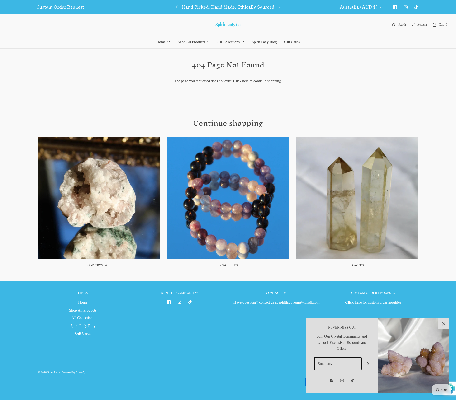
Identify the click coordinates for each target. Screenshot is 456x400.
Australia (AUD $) (359, 7)
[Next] (279, 7)
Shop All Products (82, 310)
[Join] (368, 363)
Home (82, 302)
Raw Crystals (98, 265)
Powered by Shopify (73, 372)
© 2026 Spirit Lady (49, 372)
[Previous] (176, 7)
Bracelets (228, 265)
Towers (357, 265)
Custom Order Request (60, 7)
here (245, 81)
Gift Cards (292, 42)
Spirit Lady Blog (264, 42)
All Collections (82, 318)
